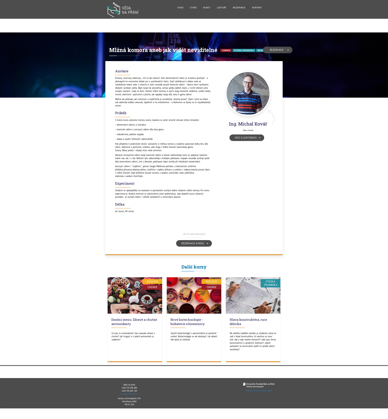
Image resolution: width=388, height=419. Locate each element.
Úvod (180, 7)
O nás (193, 7)
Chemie (226, 50)
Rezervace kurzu (192, 243)
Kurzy (206, 7)
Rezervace (239, 7)
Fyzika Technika (244, 50)
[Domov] (124, 9)
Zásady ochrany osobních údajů (258, 391)
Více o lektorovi (246, 137)
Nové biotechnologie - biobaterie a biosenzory (188, 322)
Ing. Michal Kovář (248, 124)
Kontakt (257, 7)
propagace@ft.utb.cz (129, 394)
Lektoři (221, 7)
